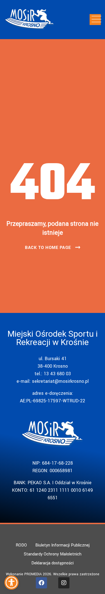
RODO (21, 545)
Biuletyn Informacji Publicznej (62, 545)
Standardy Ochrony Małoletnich (52, 554)
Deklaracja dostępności (52, 563)
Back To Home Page (48, 247)
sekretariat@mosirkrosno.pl (60, 381)
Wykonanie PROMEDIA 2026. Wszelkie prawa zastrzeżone (52, 574)
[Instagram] (63, 582)
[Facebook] (41, 582)
